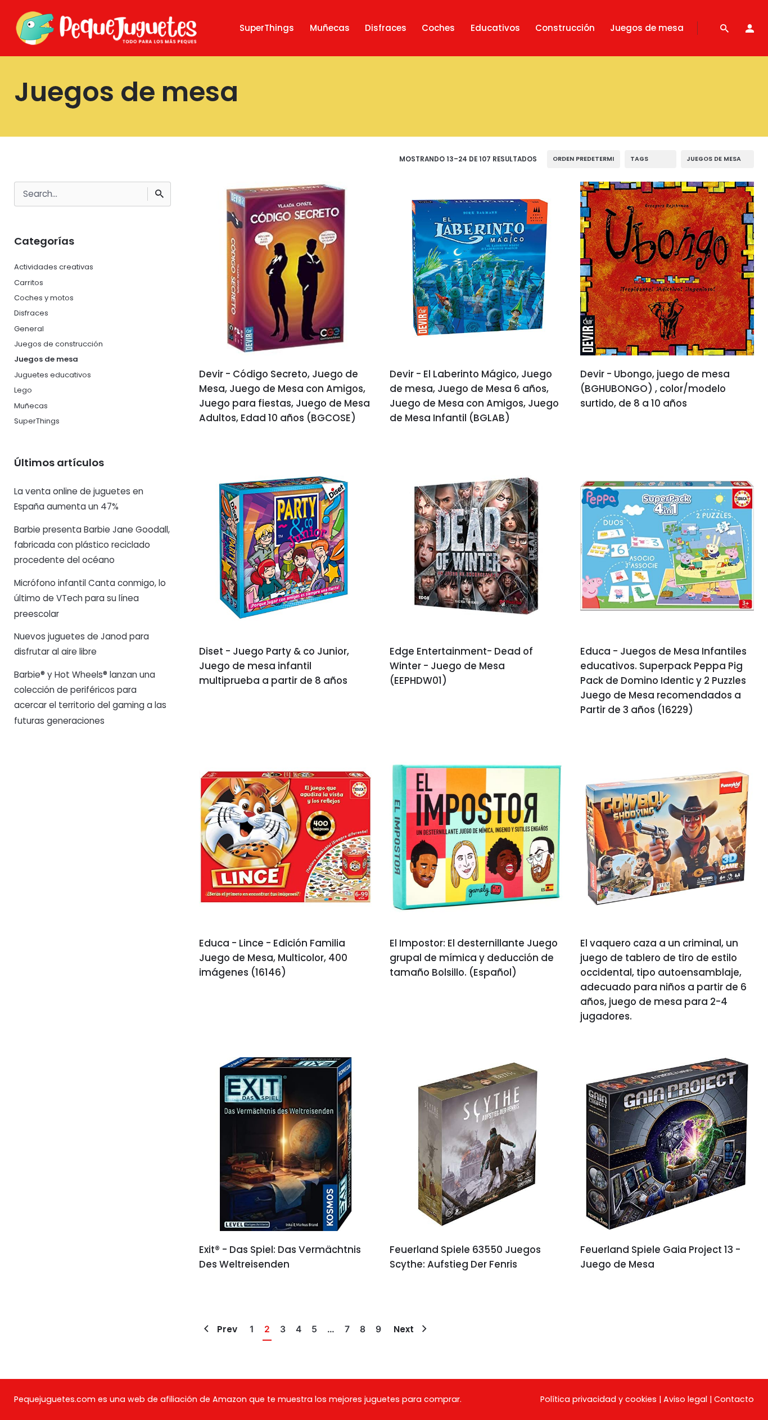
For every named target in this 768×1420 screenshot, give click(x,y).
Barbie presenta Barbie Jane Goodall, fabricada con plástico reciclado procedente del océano (92, 545)
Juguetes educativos (52, 374)
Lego (23, 390)
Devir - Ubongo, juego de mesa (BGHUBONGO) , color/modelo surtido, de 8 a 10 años (655, 388)
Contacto (734, 1399)
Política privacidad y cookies (598, 1399)
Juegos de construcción (58, 344)
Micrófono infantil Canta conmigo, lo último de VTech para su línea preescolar (90, 598)
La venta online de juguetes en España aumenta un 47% (78, 498)
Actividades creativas (53, 267)
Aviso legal (685, 1399)
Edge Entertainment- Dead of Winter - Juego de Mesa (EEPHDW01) (461, 665)
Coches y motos (44, 297)
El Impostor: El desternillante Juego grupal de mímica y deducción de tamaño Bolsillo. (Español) (474, 957)
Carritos (28, 282)
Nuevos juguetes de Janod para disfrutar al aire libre (81, 643)
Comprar (233, 451)
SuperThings (37, 421)
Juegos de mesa (46, 359)
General (29, 328)
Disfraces (31, 313)
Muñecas (31, 405)
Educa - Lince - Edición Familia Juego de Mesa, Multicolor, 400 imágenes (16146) (273, 957)
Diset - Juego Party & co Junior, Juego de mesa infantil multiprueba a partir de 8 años (274, 665)
